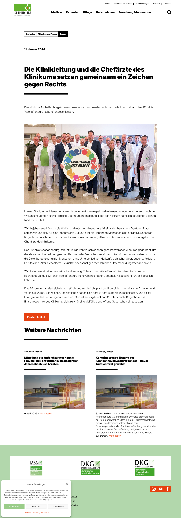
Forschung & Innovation (135, 12)
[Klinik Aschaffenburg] (22, 10)
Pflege (87, 12)
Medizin (56, 12)
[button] (67, 484)
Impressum (45, 512)
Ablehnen (36, 506)
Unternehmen (105, 12)
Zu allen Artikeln (36, 317)
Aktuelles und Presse (123, 3)
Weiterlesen (45, 413)
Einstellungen (58, 506)
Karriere (156, 3)
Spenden (167, 3)
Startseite (30, 34)
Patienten (72, 12)
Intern (107, 3)
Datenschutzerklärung (32, 512)
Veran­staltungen (142, 3)
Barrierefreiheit (71, 505)
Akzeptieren (14, 506)
